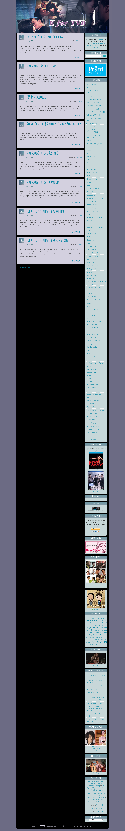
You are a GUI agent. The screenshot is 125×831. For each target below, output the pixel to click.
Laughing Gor (91, 306)
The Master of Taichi (93, 237)
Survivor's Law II (91, 230)
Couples (80, 128)
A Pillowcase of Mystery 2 (94, 340)
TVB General (79, 41)
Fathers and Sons (92, 211)
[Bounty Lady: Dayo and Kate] (96, 664)
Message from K (92, 150)
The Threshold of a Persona (95, 300)
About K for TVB (91, 84)
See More (96, 470)
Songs (89, 350)
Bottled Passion (92, 391)
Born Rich (90, 313)
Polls (88, 243)
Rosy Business (91, 297)
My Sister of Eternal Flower (95, 363)
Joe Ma (101, 623)
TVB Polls (89, 140)
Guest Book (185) (92, 689)
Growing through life (93, 344)
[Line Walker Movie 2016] (96, 490)
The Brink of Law (92, 176)
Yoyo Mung (100, 644)
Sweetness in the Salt (93, 287)
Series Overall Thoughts (94, 432)
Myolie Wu (94, 632)
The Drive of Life (92, 205)
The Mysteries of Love (93, 334)
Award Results (96, 749)
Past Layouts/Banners (93, 96)
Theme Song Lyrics (99, 43)
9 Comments (76, 115)
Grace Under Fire (92, 357)
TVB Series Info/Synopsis (94, 144)
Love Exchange (91, 259)
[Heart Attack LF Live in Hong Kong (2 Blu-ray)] (96, 468)
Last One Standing (92, 275)
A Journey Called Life (93, 246)
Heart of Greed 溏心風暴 (93, 106)
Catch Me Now (91, 250)
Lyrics (88, 224)
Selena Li (103, 637)
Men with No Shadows (94, 400)
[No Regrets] (96, 607)
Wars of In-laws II (92, 233)
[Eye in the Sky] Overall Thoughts (44, 36)
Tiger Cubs (90, 397)
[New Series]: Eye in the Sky (40, 65)
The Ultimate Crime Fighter (95, 217)
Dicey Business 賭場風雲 (93, 99)
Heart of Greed (91, 192)
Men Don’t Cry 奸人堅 (92, 109)
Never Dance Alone (93, 426)
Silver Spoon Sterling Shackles (96, 410)
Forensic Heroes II (92, 253)
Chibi (92, 808)
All (87, 147)
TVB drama (99, 39)
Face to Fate (91, 153)
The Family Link (91, 195)
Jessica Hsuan (96, 623)
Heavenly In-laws (92, 179)
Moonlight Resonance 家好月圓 (95, 112)
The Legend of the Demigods (96, 269)
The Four (89, 272)
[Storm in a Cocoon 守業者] (91, 582)
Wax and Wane (91, 369)
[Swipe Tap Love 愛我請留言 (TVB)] (91, 575)
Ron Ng (97, 637)
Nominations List (96, 746)
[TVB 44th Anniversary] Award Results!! (47, 211)
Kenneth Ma (96, 625)
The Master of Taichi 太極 (93, 115)
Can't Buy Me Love (92, 347)
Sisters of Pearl (91, 337)
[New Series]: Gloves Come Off (42, 182)
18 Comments (76, 144)
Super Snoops (91, 388)
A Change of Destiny (93, 189)
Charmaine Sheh (93, 620)
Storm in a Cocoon (93, 429)
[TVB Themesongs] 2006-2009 (95, 123)
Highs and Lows (92, 407)
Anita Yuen (91, 618)
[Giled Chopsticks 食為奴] (101, 582)
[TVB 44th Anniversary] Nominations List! (49, 240)
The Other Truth (92, 373)
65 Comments (76, 232)
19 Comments (76, 261)
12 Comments (76, 88)
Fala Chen (89, 623)
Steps (88, 214)
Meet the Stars (91, 381)
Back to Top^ (90, 826)
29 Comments (76, 203)
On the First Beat (92, 201)
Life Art (89, 185)
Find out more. (95, 48)
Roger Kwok (91, 637)
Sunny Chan (103, 639)
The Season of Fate (93, 324)
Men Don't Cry (91, 221)
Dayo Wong (103, 620)
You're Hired (90, 303)
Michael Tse (89, 630)
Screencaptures (92, 439)
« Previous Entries (23, 267)
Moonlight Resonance (93, 262)
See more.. (95, 586)
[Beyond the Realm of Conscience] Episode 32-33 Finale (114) (95, 708)
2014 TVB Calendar (35, 96)
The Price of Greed (92, 173)
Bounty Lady (90, 420)
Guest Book (90, 87)
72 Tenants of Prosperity (94, 331)
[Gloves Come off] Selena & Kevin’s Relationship (53, 123)
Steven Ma (96, 639)
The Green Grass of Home (95, 198)
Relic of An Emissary (93, 360)
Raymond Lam (95, 634)
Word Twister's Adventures (95, 227)
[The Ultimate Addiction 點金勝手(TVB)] (91, 567)
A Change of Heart (92, 413)
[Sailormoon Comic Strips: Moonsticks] (95, 553)
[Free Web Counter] (95, 611)
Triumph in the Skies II (93, 416)
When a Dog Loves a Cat (94, 266)
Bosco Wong (99, 618)
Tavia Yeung (101, 641)
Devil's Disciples (92, 182)
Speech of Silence (92, 256)
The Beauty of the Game (94, 321)
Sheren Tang (90, 639)
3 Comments (76, 57)
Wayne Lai (93, 644)
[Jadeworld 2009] (96, 771)
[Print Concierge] (95, 75)
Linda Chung (95, 627)
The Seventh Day (92, 240)
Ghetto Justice (79, 157)
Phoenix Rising (91, 208)
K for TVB (42, 825)
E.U (88, 290)
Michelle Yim (97, 630)
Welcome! (99, 805)
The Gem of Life (92, 278)
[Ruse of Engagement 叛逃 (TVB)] (101, 575)
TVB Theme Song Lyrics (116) (95, 703)
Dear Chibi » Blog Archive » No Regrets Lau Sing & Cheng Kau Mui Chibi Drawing (96, 784)
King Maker (90, 404)
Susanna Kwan (90, 642)
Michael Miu (104, 628)
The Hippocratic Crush (94, 394)
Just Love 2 (90, 293)
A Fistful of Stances (93, 328)
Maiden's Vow (91, 156)
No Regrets (90, 353)
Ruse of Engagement (93, 423)
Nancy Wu (100, 632)
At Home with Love (93, 160)
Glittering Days (91, 163)
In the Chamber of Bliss (94, 309)
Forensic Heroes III (92, 384)
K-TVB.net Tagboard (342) (94, 686)
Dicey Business (91, 169)
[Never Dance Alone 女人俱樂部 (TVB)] (101, 567)
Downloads (89, 45)
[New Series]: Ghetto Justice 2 (41, 152)
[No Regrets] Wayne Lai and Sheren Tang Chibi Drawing (96, 788)
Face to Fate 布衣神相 (92, 102)
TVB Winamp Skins (92, 126)
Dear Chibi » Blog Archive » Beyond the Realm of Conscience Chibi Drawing (96, 795)
